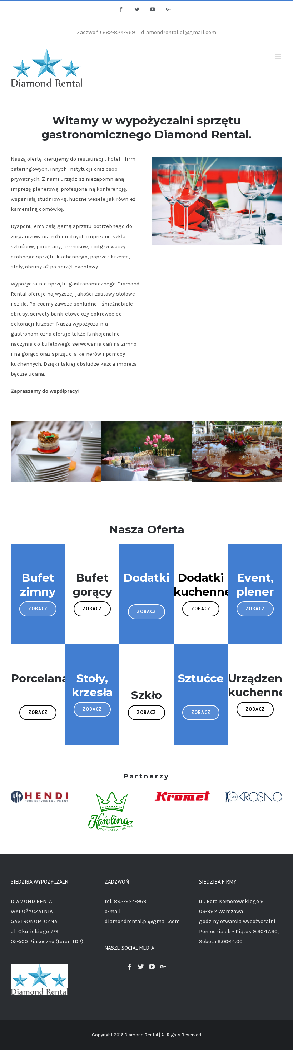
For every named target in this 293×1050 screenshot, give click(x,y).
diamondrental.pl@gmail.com (178, 32)
